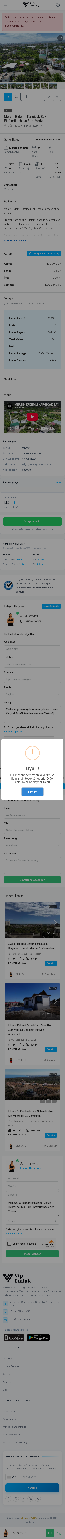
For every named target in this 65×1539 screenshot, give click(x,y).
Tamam (33, 791)
